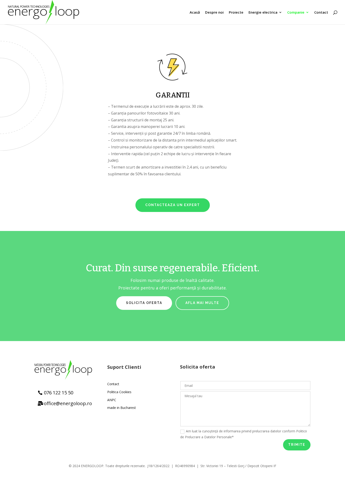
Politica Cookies (119, 392)
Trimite (296, 444)
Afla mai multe (202, 303)
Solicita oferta (144, 303)
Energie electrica (263, 13)
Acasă (195, 13)
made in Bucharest (121, 407)
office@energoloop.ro (68, 403)
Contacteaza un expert (172, 205)
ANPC (111, 400)
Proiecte (236, 13)
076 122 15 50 (58, 392)
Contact (321, 13)
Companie (295, 13)
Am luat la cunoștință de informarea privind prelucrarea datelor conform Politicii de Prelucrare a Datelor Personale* (243, 434)
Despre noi (214, 13)
